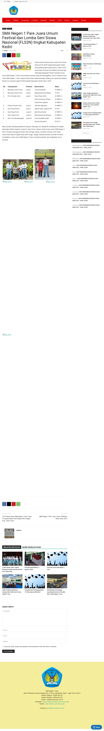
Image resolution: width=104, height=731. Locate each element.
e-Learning (25, 20)
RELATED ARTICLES (11, 547)
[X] (93, 1)
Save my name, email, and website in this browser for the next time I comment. (30, 646)
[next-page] (6, 598)
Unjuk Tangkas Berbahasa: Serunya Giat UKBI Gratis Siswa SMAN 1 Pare (11, 592)
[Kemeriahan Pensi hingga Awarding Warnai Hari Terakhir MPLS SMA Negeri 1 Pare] (57, 581)
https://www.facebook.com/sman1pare (56, 702)
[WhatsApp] (18, 55)
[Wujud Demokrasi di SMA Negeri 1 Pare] (76, 66)
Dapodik (44, 20)
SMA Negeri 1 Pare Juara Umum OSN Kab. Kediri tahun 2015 (53, 518)
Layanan (75, 20)
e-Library (34, 20)
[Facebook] (86, 1)
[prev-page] (3, 598)
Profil (60, 20)
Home (8, 20)
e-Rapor (15, 20)
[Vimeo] (96, 1)
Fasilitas (52, 20)
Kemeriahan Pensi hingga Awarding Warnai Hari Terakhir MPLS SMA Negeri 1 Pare (56, 592)
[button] (99, 20)
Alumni (66, 20)
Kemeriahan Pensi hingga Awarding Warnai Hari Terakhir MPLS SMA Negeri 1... (91, 124)
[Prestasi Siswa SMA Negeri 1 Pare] (57, 559)
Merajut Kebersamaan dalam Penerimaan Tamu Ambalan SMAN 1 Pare (91, 104)
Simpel (83, 20)
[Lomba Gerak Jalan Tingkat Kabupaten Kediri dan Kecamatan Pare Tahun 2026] (12, 559)
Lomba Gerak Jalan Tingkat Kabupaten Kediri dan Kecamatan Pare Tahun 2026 (12, 569)
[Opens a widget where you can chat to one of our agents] (96, 727)
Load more (86, 133)
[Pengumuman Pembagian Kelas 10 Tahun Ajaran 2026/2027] (35, 581)
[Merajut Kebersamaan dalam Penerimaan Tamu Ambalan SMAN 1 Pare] (76, 105)
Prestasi (9, 28)
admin (6, 50)
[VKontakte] (100, 1)
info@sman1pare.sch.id (56, 708)
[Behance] (83, 1)
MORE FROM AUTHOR (31, 547)
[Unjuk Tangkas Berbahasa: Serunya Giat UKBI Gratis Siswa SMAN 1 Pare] (12, 581)
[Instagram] (90, 1)
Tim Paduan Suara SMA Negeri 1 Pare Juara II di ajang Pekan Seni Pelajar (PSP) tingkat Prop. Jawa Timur (17, 519)
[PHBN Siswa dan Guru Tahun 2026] (76, 76)
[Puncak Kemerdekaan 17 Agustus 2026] (35, 559)
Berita (9, 26)
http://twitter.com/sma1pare (55, 704)
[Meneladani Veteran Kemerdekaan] (76, 56)
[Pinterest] (14, 55)
